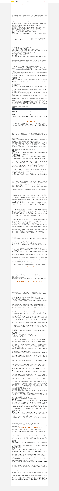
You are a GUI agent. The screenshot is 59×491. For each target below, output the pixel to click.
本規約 (23, 56)
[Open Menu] (47, 1)
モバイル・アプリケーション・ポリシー (31, 368)
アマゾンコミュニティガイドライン (31, 439)
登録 (17, 1)
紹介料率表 (25, 224)
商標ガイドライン (26, 221)
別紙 (30, 56)
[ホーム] (30, 1)
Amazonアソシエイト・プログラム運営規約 (15, 488)
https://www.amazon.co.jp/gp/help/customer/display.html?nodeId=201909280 (22, 42)
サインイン (13, 1)
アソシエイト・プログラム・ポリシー (26, 488)
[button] (45, 1)
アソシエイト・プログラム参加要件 (15, 69)
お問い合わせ (40, 488)
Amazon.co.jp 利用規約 (34, 488)
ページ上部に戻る (13, 120)
